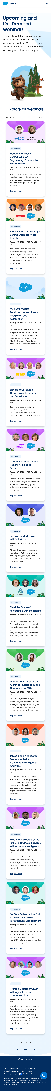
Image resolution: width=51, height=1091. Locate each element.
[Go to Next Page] (41, 1049)
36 (33, 1049)
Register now (16, 191)
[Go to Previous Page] (9, 1049)
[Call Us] (43, 1075)
